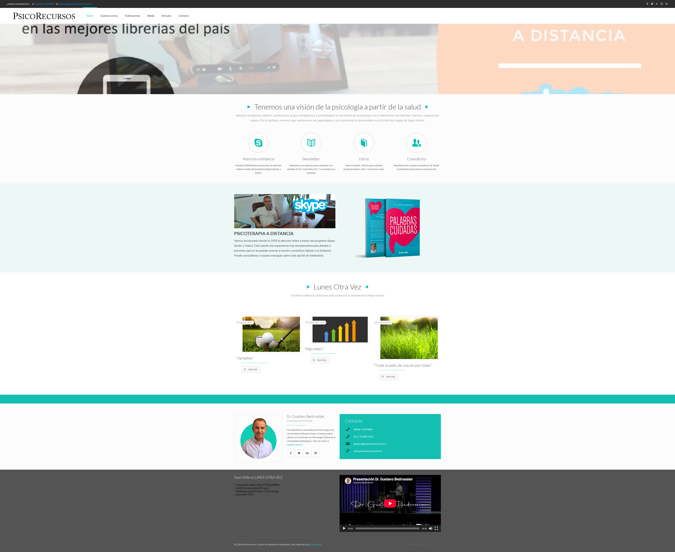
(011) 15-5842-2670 (363, 436)
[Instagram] (662, 3)
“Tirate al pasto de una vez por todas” (403, 365)
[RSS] (666, 3)
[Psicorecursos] (44, 16)
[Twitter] (652, 3)
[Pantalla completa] (436, 528)
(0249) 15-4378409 (44, 4)
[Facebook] (647, 3)
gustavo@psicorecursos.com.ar (75, 4)
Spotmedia (316, 544)
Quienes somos (295, 444)
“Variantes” (244, 358)
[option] (268, 344)
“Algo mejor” (314, 348)
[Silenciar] (430, 528)
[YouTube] (657, 3)
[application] (390, 503)
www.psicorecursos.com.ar (368, 451)
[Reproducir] (344, 528)
